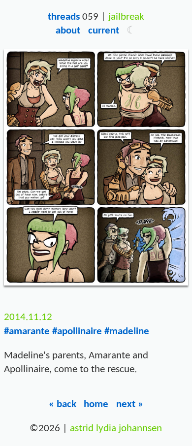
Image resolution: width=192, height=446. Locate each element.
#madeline (126, 331)
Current (103, 31)
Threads (64, 17)
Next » (129, 404)
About (68, 31)
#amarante (27, 331)
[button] (131, 31)
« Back (62, 404)
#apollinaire (77, 331)
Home (96, 404)
